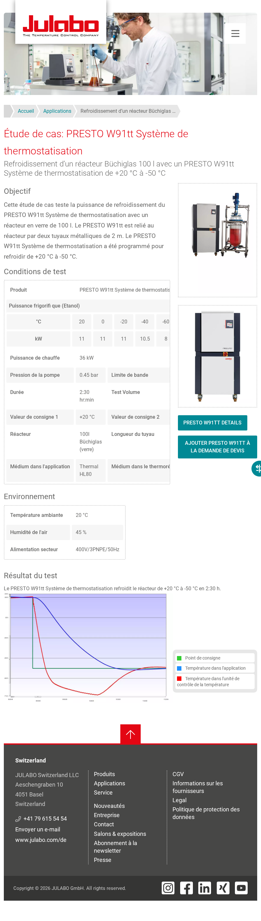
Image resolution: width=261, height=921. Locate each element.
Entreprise (107, 815)
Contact (104, 824)
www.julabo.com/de (41, 839)
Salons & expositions (120, 833)
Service (103, 792)
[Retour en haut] (130, 734)
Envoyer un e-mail (37, 829)
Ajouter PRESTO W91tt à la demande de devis (217, 447)
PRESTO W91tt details (212, 423)
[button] (88, 647)
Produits (104, 774)
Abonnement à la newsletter (115, 847)
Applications (109, 783)
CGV (178, 774)
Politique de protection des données (206, 813)
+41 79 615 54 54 (45, 818)
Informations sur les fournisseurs (198, 787)
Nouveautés (109, 805)
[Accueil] (60, 22)
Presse (102, 860)
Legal (180, 800)
